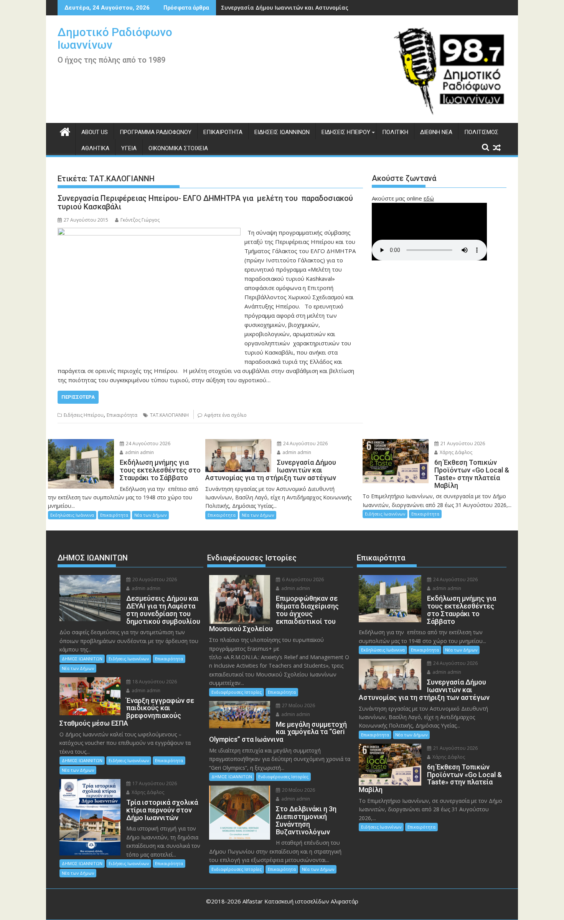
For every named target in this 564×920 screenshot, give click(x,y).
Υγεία (129, 148)
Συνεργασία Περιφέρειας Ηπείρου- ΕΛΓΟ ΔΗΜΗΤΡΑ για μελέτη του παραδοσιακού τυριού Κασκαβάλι (205, 202)
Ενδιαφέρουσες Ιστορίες (236, 692)
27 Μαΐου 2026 (298, 705)
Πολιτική (395, 132)
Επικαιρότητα (222, 132)
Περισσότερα (78, 397)
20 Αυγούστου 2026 (154, 579)
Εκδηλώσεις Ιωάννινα (72, 515)
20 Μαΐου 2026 (298, 790)
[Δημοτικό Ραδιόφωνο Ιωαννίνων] (65, 131)
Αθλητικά (95, 148)
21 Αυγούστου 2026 (462, 443)
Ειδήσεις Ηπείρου (346, 132)
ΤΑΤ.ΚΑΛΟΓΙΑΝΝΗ (169, 415)
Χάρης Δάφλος (455, 452)
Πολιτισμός (481, 132)
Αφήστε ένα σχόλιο (225, 415)
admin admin (139, 452)
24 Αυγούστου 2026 (147, 443)
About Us (94, 132)
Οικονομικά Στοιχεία (178, 148)
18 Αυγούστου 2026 (154, 681)
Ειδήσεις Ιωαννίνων (282, 132)
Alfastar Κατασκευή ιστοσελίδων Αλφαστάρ (300, 901)
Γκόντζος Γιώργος (140, 220)
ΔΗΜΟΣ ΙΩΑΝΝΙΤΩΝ (82, 658)
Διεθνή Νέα (436, 132)
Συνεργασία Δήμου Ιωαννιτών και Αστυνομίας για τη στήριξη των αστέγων (324, 7)
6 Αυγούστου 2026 (302, 579)
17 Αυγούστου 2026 (154, 783)
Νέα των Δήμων (150, 515)
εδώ (429, 198)
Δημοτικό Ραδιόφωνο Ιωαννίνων (115, 38)
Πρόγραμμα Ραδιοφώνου (155, 132)
